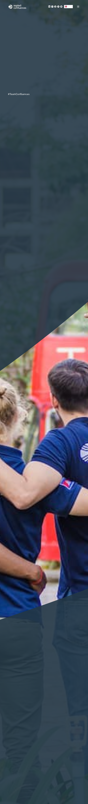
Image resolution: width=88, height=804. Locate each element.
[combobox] (68, 6)
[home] (17, 7)
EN (68, 6)
